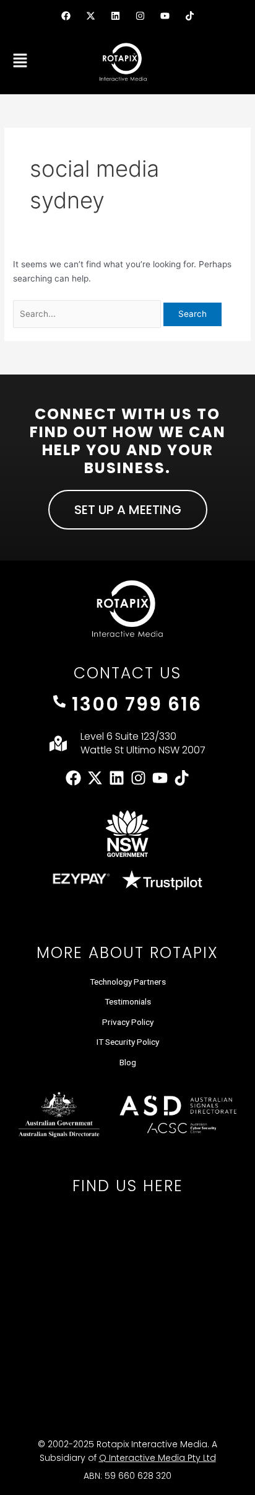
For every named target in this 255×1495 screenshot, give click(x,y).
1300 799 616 (137, 704)
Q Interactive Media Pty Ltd (157, 1458)
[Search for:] (88, 314)
